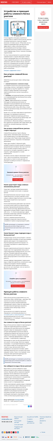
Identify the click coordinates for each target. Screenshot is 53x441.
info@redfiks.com (7, 419)
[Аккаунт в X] (13, 432)
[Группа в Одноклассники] (5, 432)
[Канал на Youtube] (11, 432)
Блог (41, 423)
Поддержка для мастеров (18, 427)
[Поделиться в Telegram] (29, 406)
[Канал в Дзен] (9, 432)
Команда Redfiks (19, 399)
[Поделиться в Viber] (31, 406)
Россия (43, 432)
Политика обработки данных (45, 417)
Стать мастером (41, 2)
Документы (43, 421)
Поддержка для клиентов (30, 422)
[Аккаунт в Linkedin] (18, 432)
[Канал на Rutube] (7, 432)
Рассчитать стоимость (18, 286)
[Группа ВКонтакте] (2, 432)
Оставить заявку (26, 2)
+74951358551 (15, 2)
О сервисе (30, 419)
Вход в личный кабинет (18, 417)
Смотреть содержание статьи (12, 70)
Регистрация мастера (17, 421)
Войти (49, 2)
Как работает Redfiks (32, 417)
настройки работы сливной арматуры (14, 314)
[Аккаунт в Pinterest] (16, 432)
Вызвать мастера (43, 27)
